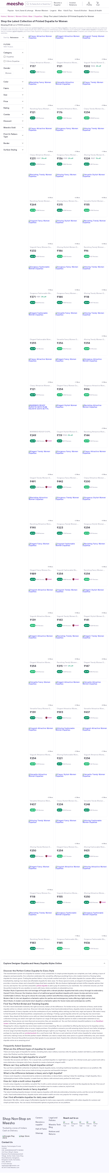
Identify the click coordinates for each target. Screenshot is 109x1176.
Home (3, 16)
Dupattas (38, 16)
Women (11, 16)
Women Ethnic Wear (24, 16)
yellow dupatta (41, 985)
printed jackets (31, 1033)
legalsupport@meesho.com (10, 1165)
